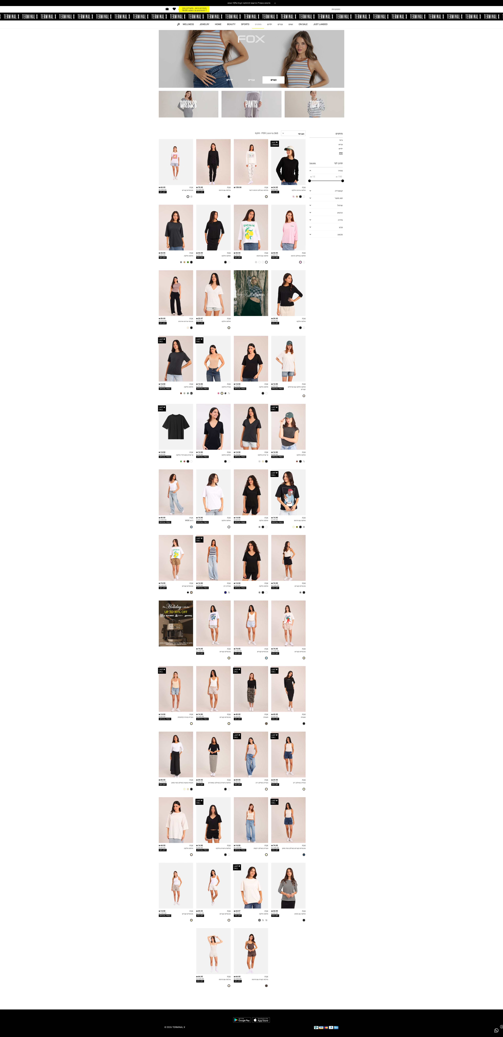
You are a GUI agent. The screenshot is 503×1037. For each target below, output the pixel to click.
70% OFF (200, 323)
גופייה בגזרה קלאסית (185, 717)
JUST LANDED (320, 24)
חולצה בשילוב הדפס (298, 256)
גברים (280, 24)
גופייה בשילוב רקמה (261, 848)
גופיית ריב (227, 586)
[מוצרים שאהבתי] (174, 9)
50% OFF (275, 192)
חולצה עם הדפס (262, 256)
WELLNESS (188, 24)
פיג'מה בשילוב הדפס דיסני (258, 190)
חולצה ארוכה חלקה (299, 190)
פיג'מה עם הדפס (225, 190)
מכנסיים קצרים (187, 190)
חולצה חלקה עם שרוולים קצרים (297, 388)
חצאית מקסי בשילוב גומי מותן (182, 783)
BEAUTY (231, 24)
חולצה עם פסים (300, 914)
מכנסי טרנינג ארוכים (185, 321)
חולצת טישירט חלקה (223, 848)
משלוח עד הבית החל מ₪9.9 (194, 8)
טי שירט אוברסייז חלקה (184, 455)
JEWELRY (204, 24)
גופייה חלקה (226, 387)
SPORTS (245, 24)
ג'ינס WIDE (189, 520)
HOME (218, 24)
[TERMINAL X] (251, 16)
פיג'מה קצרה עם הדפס (260, 979)
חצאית (303, 717)
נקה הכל (313, 163)
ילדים (269, 24)
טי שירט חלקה (263, 455)
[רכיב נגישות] (501, 1027)
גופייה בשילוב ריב (299, 783)
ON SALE (303, 24)
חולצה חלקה (226, 256)
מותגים (258, 24)
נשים (291, 24)
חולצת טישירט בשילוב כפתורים (219, 783)
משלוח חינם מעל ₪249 (194, 10)
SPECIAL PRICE (277, 389)
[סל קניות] (167, 9)
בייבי (341, 140)
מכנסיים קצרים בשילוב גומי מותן (294, 848)
